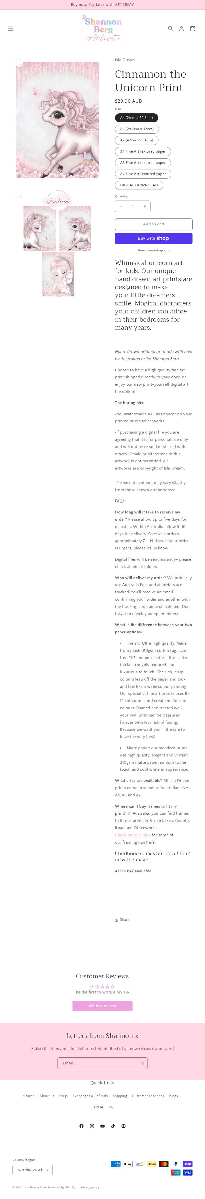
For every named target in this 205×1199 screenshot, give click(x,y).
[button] (10, 28)
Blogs (173, 1096)
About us (47, 1096)
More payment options (154, 250)
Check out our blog (133, 835)
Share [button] (125, 920)
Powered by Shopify (62, 1187)
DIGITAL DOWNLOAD (139, 185)
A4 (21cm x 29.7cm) (136, 118)
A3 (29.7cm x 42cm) (137, 129)
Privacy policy (90, 1187)
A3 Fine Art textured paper (143, 163)
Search (29, 1096)
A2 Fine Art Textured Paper (143, 174)
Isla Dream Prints (36, 1187)
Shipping (120, 1096)
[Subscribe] (141, 1063)
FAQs (63, 1096)
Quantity (121, 196)
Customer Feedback (148, 1096)
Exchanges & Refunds (90, 1096)
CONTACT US (103, 1107)
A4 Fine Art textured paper (143, 152)
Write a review (102, 1006)
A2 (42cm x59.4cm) (136, 140)
